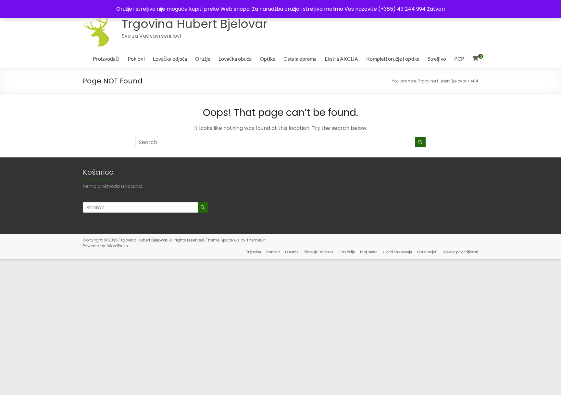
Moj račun (369, 251)
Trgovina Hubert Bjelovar (195, 24)
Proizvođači (106, 59)
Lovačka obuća (235, 59)
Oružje (202, 59)
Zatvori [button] (436, 9)
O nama (291, 251)
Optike (267, 59)
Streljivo (437, 59)
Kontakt (273, 251)
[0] (475, 59)
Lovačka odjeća (170, 59)
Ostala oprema (300, 59)
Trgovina (253, 251)
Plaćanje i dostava (318, 251)
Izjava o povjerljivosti (460, 251)
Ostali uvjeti (427, 251)
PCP (459, 59)
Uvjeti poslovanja (397, 251)
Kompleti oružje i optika (392, 59)
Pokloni (136, 59)
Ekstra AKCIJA (341, 59)
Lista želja (347, 251)
